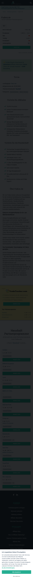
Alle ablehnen (16, 576)
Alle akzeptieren (16, 572)
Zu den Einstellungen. (8, 567)
